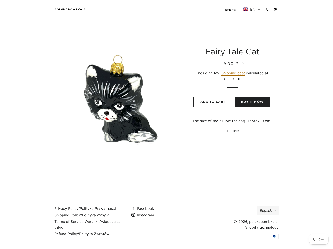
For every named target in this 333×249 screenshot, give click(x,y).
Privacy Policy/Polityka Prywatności (85, 208)
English (266, 210)
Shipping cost (233, 73)
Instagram (145, 215)
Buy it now (252, 101)
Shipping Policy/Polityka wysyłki (82, 215)
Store (230, 10)
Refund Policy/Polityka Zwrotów (81, 234)
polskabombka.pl (70, 9)
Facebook (145, 208)
